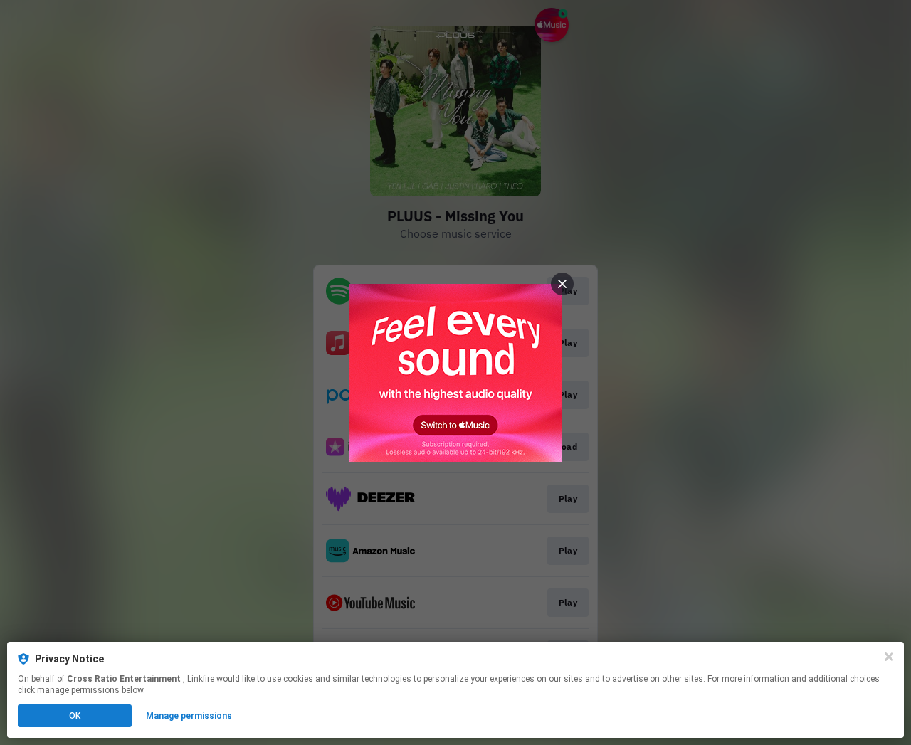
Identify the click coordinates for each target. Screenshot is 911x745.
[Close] (889, 656)
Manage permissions (189, 716)
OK (74, 716)
